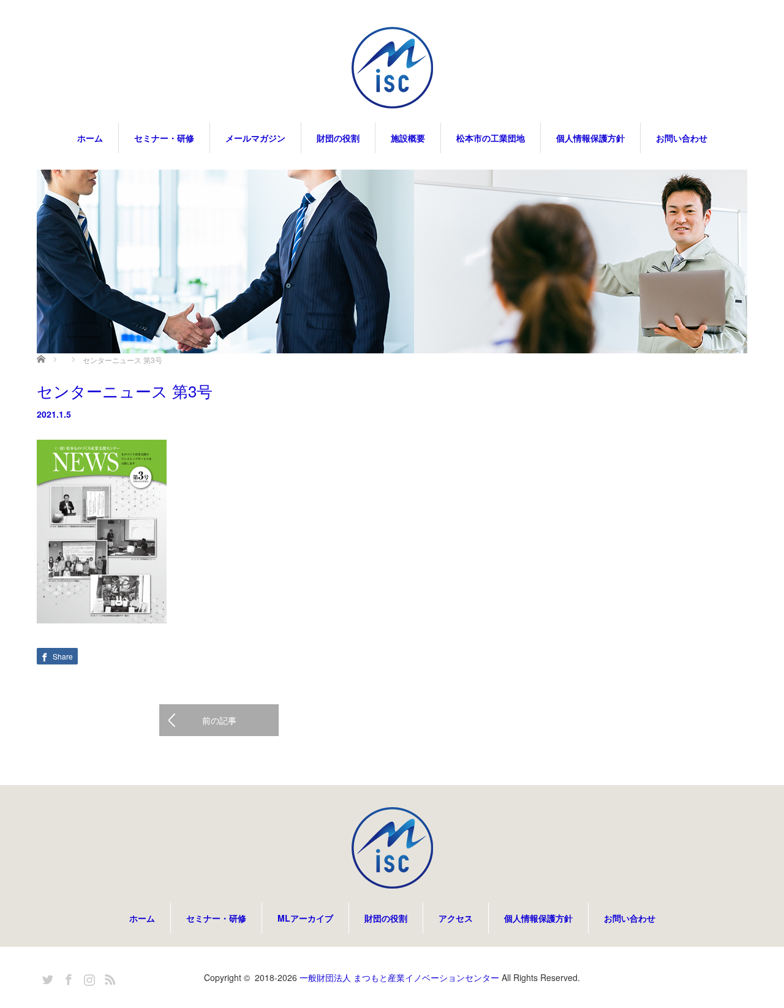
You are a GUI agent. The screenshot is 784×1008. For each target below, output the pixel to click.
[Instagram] (87, 977)
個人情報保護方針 (590, 138)
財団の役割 (338, 138)
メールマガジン (255, 138)
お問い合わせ (681, 138)
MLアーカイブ (305, 918)
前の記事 (219, 720)
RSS (108, 977)
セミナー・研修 (164, 138)
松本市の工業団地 (490, 138)
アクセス (456, 918)
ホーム (90, 138)
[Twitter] (46, 977)
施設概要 (408, 138)
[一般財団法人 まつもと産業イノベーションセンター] (392, 68)
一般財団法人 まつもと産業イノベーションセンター (399, 977)
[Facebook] (67, 977)
